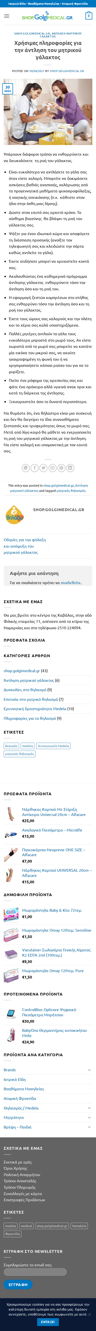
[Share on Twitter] (43, 468)
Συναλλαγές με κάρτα (23, 1193)
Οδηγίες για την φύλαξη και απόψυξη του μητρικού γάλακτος (25, 546)
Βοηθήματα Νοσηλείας (24, 1088)
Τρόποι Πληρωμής (19, 1186)
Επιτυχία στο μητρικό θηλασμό (31, 699)
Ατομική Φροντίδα (20, 1098)
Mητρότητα (14, 1117)
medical (26, 1226)
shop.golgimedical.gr (32, 33)
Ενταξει (48, 1322)
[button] (7, 16)
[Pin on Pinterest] (61, 468)
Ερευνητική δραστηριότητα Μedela (35, 708)
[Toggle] (89, 1070)
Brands (10, 1069)
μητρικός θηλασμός (71, 490)
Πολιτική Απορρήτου (22, 1174)
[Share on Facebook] (35, 468)
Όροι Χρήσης (15, 1167)
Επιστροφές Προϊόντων (24, 1199)
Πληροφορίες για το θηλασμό (30, 718)
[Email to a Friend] (52, 468)
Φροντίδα (12, 1234)
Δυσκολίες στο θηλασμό (25, 689)
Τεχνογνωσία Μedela (53, 746)
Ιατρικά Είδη (15, 1079)
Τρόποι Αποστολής (20, 1180)
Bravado (11, 746)
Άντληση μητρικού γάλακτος (29, 680)
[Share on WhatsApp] (26, 468)
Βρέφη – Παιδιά (18, 1126)
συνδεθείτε (71, 582)
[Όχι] (89, 1316)
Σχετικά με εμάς (18, 1161)
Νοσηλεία (79, 1226)
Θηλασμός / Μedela (21, 1107)
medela (27, 746)
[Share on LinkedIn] (70, 468)
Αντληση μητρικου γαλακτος (60, 34)
